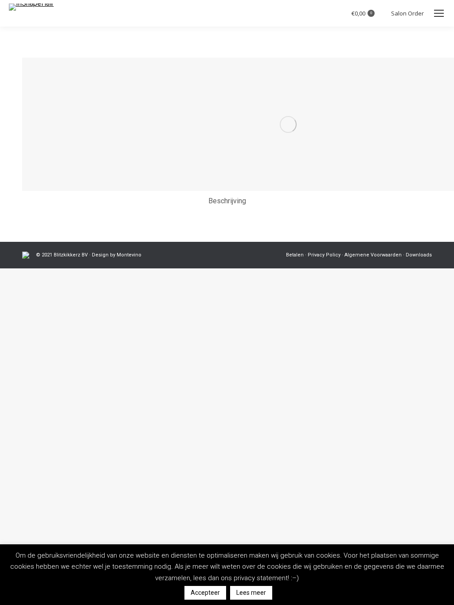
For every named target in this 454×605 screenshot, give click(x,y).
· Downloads (417, 255)
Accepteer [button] (205, 592)
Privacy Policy (323, 255)
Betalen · (296, 255)
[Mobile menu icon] (439, 13)
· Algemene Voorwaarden (372, 255)
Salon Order (407, 13)
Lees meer (251, 592)
